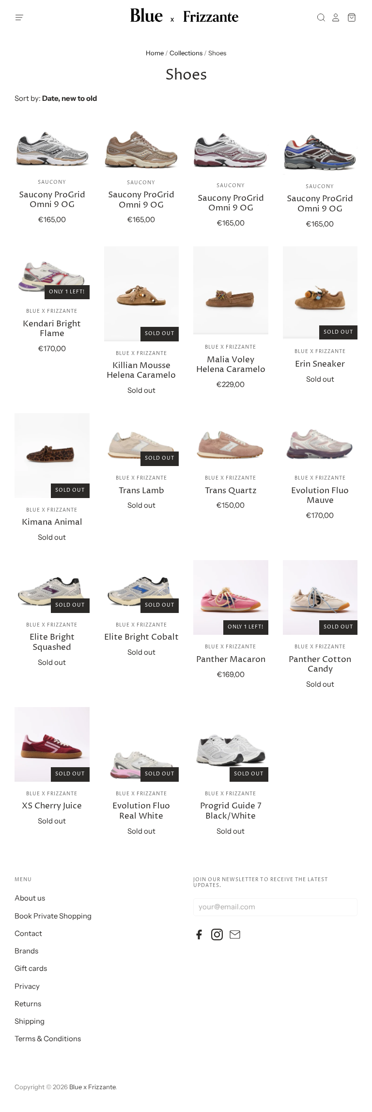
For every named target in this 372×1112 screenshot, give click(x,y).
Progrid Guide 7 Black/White (231, 811)
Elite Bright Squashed (52, 642)
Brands (26, 950)
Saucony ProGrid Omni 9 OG (52, 200)
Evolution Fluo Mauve (320, 495)
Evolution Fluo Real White (141, 811)
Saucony (52, 182)
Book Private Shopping (53, 915)
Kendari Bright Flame (52, 329)
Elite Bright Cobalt (141, 637)
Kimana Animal (52, 522)
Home (155, 53)
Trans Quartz (231, 491)
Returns (28, 1003)
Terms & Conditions (48, 1038)
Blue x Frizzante (52, 311)
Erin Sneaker (320, 364)
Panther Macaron (230, 659)
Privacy (27, 986)
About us (30, 897)
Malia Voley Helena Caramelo (230, 365)
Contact (28, 933)
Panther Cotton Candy (320, 664)
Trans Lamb (141, 491)
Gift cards (31, 968)
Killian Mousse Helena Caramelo (141, 370)
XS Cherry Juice (52, 806)
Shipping (30, 1021)
